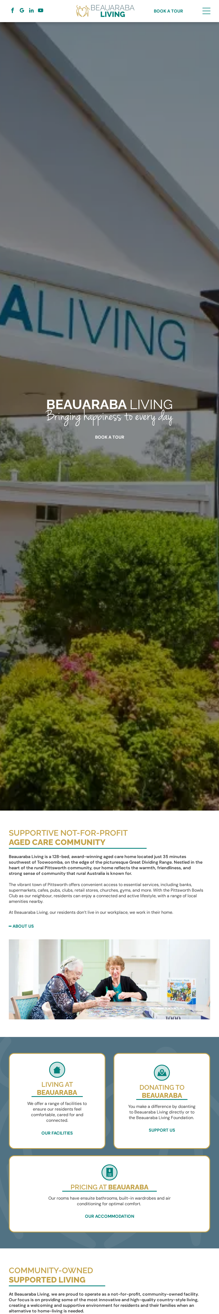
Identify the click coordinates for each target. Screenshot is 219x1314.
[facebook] (13, 11)
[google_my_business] (22, 11)
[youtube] (41, 11)
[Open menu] (206, 11)
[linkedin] (31, 11)
